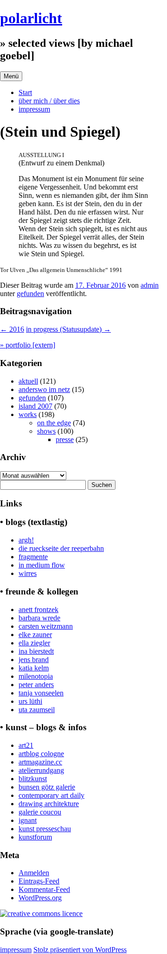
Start (25, 92)
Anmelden (34, 873)
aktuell (28, 381)
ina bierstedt (36, 651)
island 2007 (35, 406)
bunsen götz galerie (47, 787)
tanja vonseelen (41, 693)
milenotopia (36, 676)
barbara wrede (39, 618)
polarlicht (31, 18)
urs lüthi (30, 701)
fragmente (33, 557)
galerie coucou (40, 812)
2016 (12, 329)
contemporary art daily (51, 795)
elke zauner (35, 634)
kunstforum (35, 837)
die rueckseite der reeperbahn (61, 548)
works (28, 414)
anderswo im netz (44, 389)
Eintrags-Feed (39, 881)
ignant (28, 820)
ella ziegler (34, 643)
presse (65, 439)
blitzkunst (33, 779)
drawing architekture (49, 804)
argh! (26, 540)
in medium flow (42, 565)
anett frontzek (38, 609)
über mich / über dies (49, 101)
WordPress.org (40, 898)
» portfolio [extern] (27, 345)
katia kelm (34, 668)
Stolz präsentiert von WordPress (80, 950)
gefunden (30, 293)
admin (150, 285)
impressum (34, 109)
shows (46, 431)
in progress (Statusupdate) (68, 329)
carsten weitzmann (46, 626)
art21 (26, 745)
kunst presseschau (45, 829)
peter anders (36, 685)
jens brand (34, 659)
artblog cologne (41, 754)
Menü (11, 76)
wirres (28, 573)
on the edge (54, 423)
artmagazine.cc (40, 762)
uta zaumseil (37, 710)
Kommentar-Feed (44, 889)
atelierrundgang (41, 770)
